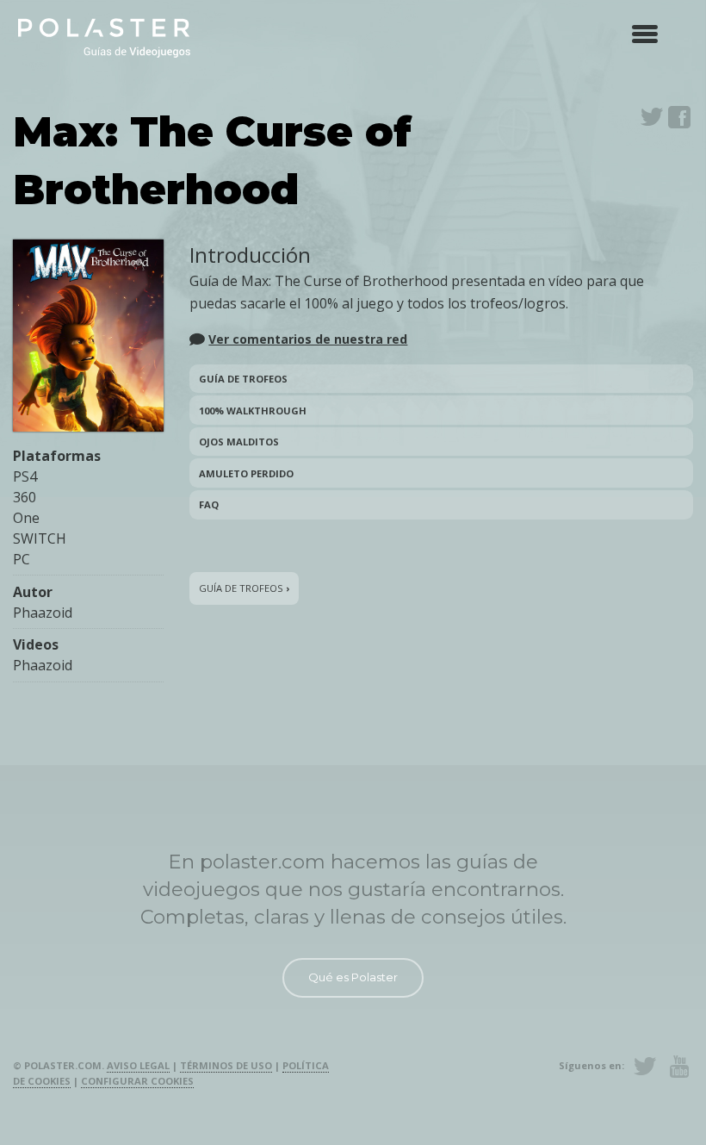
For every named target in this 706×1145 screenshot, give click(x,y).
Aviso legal (138, 1065)
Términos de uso (226, 1065)
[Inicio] (104, 36)
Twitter (652, 117)
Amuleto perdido (246, 473)
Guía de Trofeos (243, 378)
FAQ (209, 504)
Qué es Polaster (353, 977)
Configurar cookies (137, 1080)
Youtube (679, 1066)
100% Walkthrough (253, 410)
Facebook (679, 117)
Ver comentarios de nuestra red (307, 339)
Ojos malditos (239, 441)
